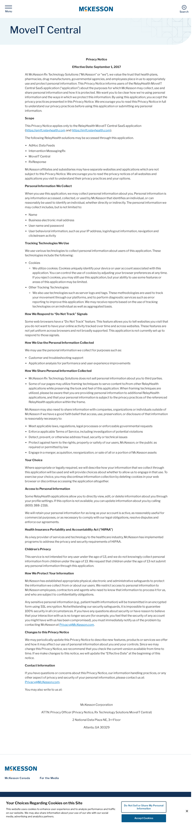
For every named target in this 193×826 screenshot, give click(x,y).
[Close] (187, 811)
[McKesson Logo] (96, 768)
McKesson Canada (17, 778)
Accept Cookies (143, 818)
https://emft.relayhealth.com (45, 130)
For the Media (49, 778)
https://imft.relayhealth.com (91, 130)
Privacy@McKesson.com (76, 624)
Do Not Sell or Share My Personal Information (143, 807)
